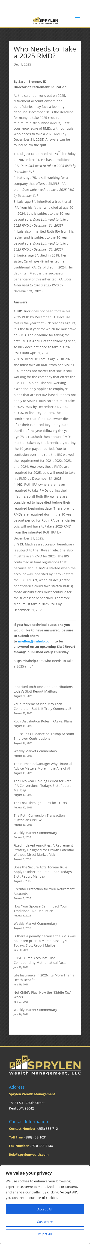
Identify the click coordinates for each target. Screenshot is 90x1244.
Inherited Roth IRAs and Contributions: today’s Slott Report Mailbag (44, 689)
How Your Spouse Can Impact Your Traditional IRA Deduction (40, 908)
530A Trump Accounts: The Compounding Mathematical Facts (40, 960)
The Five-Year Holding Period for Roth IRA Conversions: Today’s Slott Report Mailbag (43, 785)
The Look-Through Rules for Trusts (40, 803)
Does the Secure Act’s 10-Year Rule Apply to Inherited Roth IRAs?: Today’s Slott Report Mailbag (43, 872)
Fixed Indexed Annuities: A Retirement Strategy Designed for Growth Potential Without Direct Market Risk (44, 850)
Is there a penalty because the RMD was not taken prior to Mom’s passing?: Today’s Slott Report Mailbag (45, 940)
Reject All (45, 1234)
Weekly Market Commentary (35, 751)
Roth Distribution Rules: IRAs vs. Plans (43, 721)
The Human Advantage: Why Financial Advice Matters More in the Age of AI (43, 766)
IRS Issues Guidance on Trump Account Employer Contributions (44, 736)
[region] (45, 1204)
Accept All (45, 1209)
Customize (45, 1221)
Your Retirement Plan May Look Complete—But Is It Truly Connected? (42, 706)
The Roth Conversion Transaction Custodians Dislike (39, 817)
